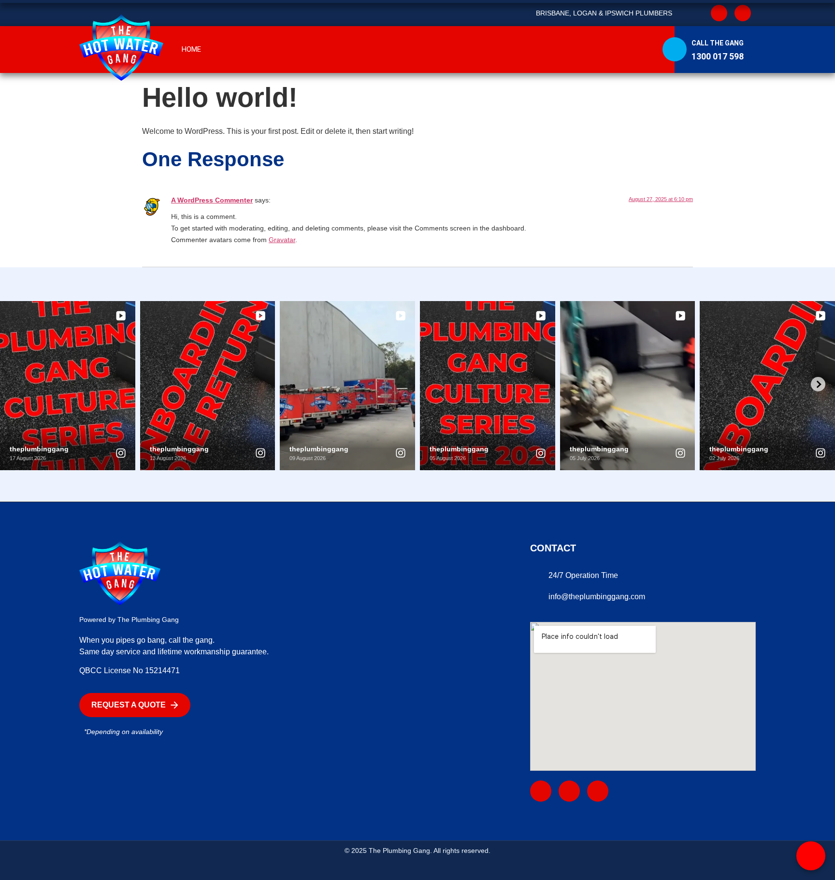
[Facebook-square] (719, 13)
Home (191, 49)
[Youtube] (569, 791)
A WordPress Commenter (212, 200)
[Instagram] (742, 13)
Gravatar (282, 240)
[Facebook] (540, 791)
